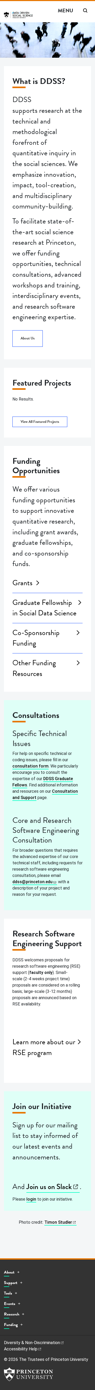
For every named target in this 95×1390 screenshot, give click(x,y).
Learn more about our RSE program (43, 1047)
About (9, 1272)
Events (9, 1304)
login (31, 1199)
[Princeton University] (28, 1374)
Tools (8, 1293)
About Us (28, 338)
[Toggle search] (85, 10)
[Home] (18, 17)
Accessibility (20, 1348)
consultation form (30, 766)
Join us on (49, 1186)
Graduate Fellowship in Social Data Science (44, 608)
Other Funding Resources (34, 668)
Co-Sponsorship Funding (36, 638)
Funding (11, 1325)
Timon (58, 1222)
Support (10, 1283)
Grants (22, 583)
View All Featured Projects (40, 421)
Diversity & (32, 1342)
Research (11, 1314)
